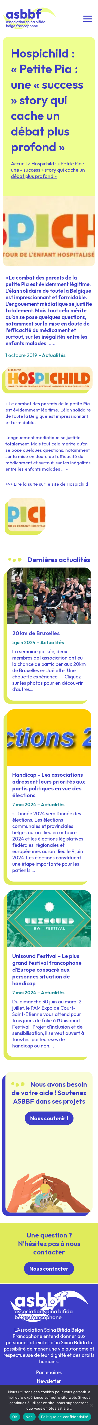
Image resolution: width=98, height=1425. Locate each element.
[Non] (91, 1405)
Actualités (54, 355)
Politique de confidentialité (64, 1417)
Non (29, 1417)
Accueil (19, 163)
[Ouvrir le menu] (87, 18)
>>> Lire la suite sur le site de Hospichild (46, 484)
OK (14, 1417)
